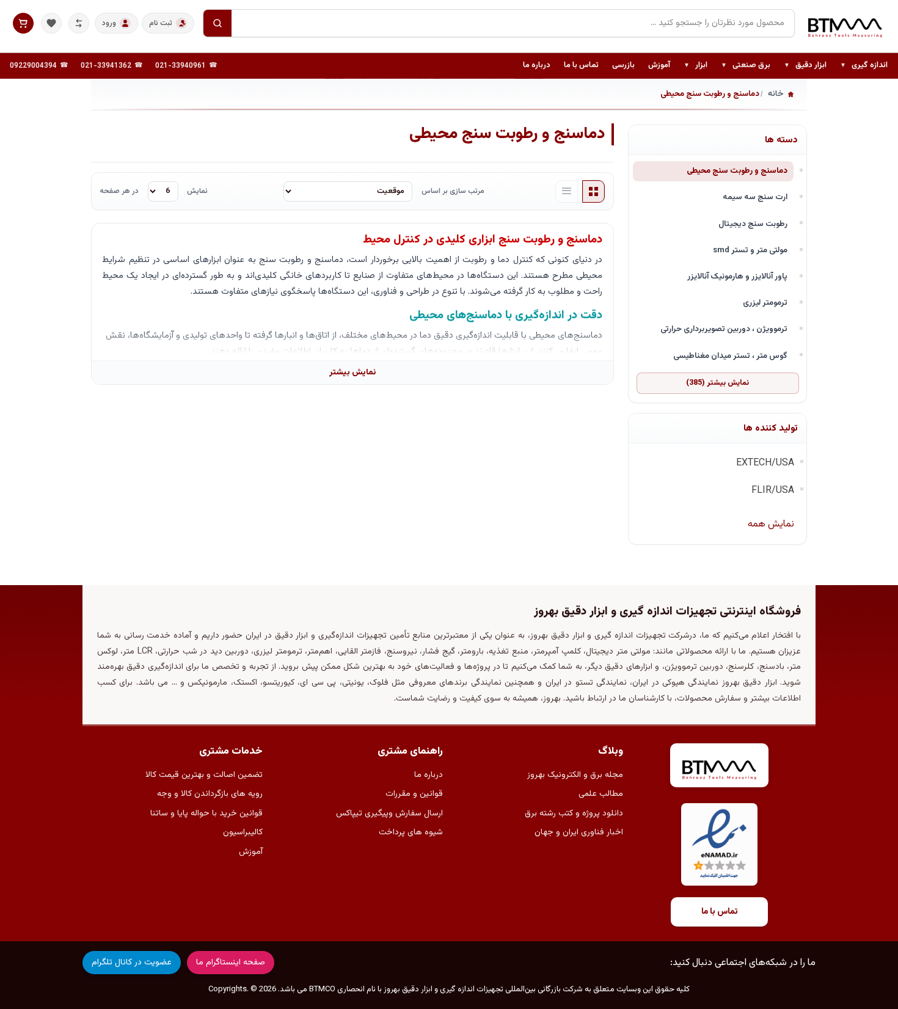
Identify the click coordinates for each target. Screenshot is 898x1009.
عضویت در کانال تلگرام (132, 962)
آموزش (659, 65)
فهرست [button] (567, 191)
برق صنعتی (745, 66)
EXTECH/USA (765, 463)
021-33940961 (180, 65)
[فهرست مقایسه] (78, 23)
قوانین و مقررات (414, 794)
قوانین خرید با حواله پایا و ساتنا (206, 813)
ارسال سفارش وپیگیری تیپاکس (389, 813)
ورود (109, 23)
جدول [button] (593, 191)
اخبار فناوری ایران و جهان (579, 832)
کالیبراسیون (243, 832)
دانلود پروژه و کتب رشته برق (574, 813)
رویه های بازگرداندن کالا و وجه (210, 794)
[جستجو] (217, 23)
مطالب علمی (601, 794)
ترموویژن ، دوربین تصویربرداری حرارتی (723, 328)
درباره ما (536, 65)
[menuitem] (863, 66)
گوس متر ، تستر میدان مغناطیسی (730, 355)
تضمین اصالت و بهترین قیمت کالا (204, 775)
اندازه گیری (864, 66)
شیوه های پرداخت (411, 832)
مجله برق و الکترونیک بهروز (575, 775)
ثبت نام (160, 23)
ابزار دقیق (805, 66)
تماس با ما (581, 65)
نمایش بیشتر (352, 372)
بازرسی (623, 65)
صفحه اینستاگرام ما (230, 962)
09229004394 (33, 65)
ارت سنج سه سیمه (755, 197)
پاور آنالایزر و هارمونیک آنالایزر (737, 276)
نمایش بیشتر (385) (717, 383)
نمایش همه (771, 524)
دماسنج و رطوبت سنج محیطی (737, 170)
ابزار (695, 66)
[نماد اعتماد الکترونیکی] (719, 844)
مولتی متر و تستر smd (750, 250)
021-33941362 (106, 65)
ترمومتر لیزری (765, 302)
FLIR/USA (772, 490)
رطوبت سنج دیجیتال (752, 223)
